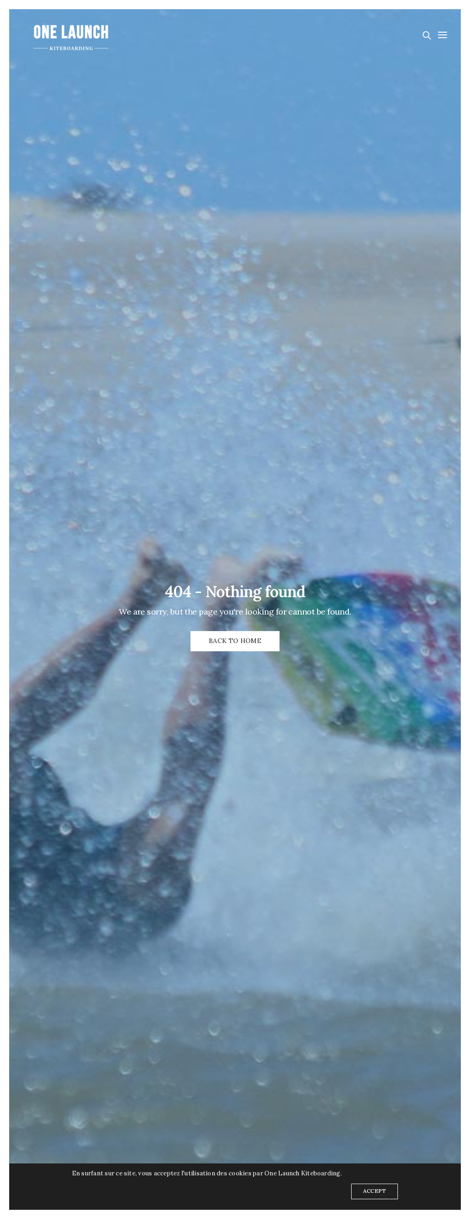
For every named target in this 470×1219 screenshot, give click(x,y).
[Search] (427, 35)
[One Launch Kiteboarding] (71, 34)
